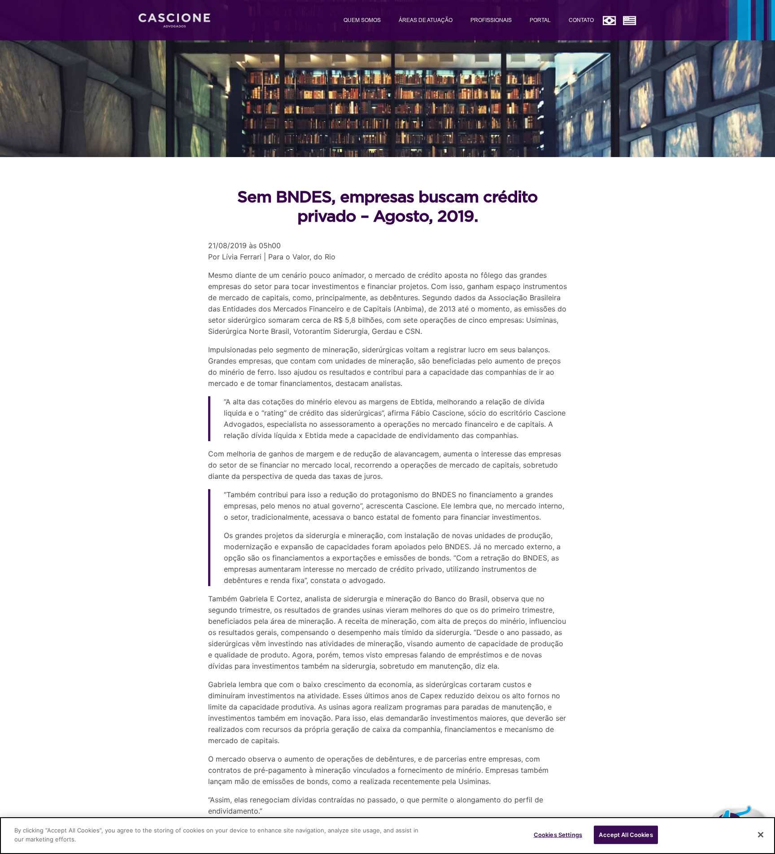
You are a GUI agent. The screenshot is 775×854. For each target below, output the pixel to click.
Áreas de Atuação (426, 20)
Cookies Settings (558, 834)
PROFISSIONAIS (491, 20)
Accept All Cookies (626, 834)
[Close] (761, 835)
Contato (581, 20)
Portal (540, 20)
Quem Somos (362, 20)
